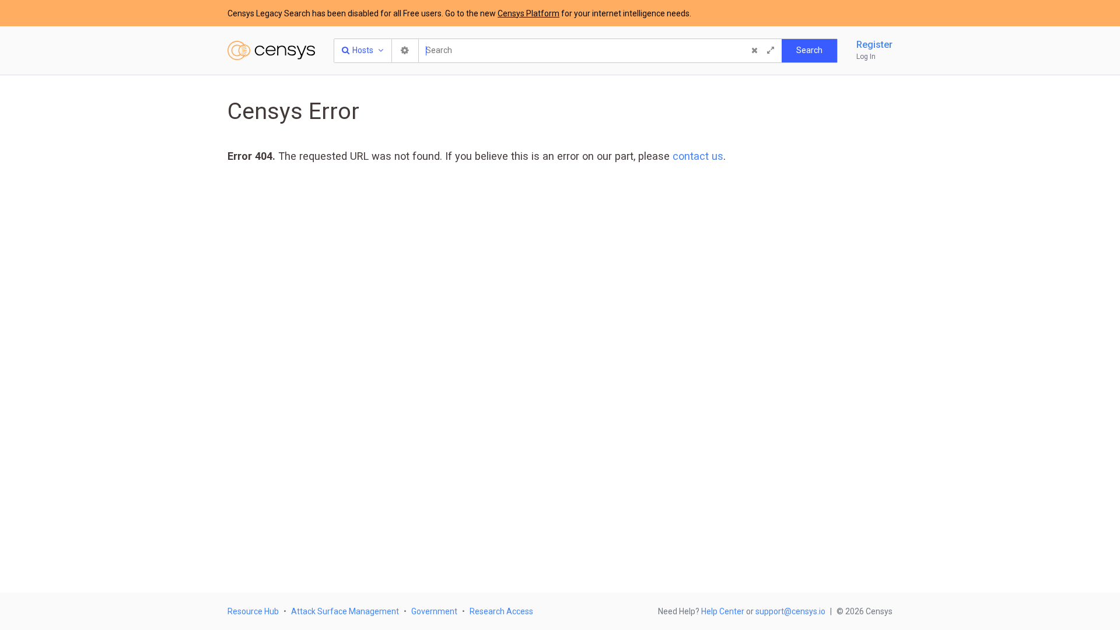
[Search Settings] (405, 50)
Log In (866, 56)
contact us (698, 156)
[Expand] (771, 50)
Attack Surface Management (345, 611)
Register (874, 44)
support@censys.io (790, 611)
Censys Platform (528, 13)
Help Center (722, 611)
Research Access (501, 611)
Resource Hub (253, 611)
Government (434, 611)
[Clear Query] (754, 50)
